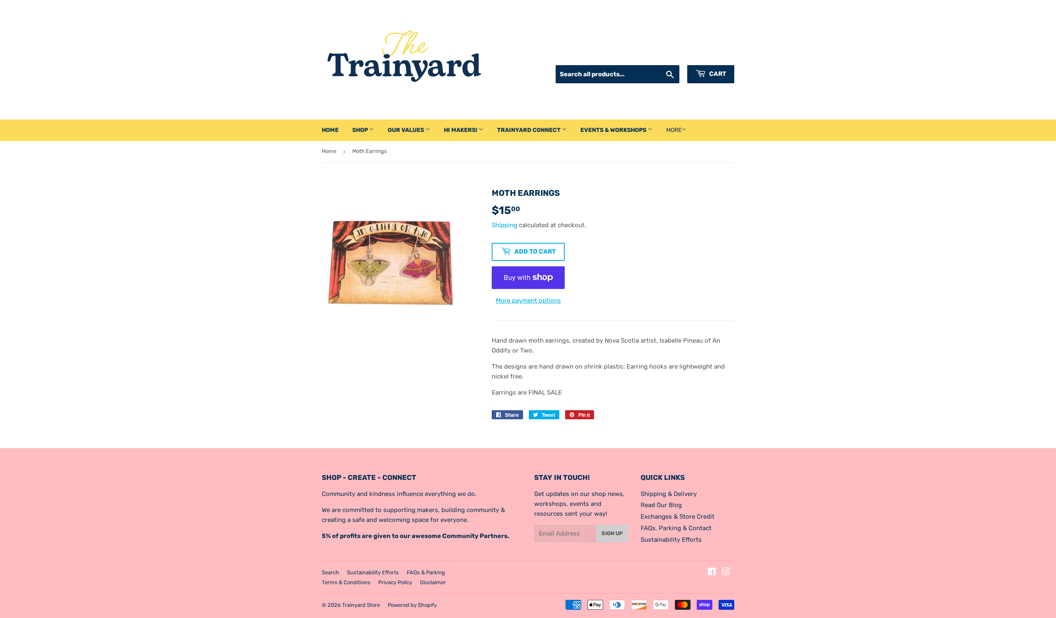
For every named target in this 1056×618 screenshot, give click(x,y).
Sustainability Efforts (671, 539)
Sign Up (612, 533)
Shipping (504, 225)
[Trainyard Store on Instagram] (726, 572)
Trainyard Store (361, 605)
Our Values (406, 130)
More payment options (528, 300)
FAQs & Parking (426, 572)
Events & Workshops (614, 130)
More (673, 130)
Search (330, 572)
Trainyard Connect (529, 130)
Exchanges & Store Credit (677, 516)
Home (330, 130)
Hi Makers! (461, 130)
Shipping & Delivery (669, 494)
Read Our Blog (661, 505)
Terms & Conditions (346, 582)
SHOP (360, 130)
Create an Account (709, 55)
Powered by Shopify (412, 605)
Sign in (663, 55)
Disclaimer (433, 582)
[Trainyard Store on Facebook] (711, 572)
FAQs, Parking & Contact (676, 528)
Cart (717, 74)
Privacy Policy (395, 582)
